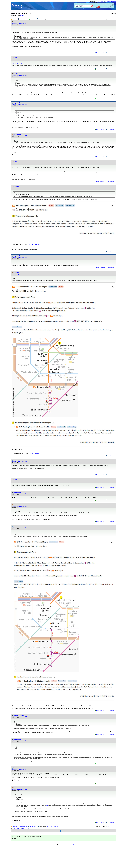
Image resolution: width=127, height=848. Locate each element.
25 (47, 19)
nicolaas (22, 15)
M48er (15, 57)
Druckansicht (64, 830)
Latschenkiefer (17, 492)
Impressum (54, 844)
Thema (30, 10)
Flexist (15, 161)
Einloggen (100, 1)
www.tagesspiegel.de (18, 63)
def (14, 21)
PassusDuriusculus (18, 526)
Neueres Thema (16, 828)
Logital (15, 768)
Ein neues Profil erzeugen (110, 1)
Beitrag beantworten (100, 52)
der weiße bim (17, 134)
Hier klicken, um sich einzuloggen (19, 838)
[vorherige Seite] (106, 19)
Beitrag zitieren (111, 52)
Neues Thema (33, 19)
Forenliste (15, 19)
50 (49, 19)
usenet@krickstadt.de (34, 244)
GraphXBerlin (17, 103)
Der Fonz (15, 787)
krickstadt (16, 186)
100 (51, 19)
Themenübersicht (23, 19)
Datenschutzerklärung (63, 844)
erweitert (114, 14)
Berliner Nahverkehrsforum (22, 10)
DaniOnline (16, 73)
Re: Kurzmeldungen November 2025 (19, 23)
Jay (14, 504)
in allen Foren (55, 19)
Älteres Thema (25, 828)
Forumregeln (72, 844)
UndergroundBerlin (18, 715)
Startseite (13, 10)
